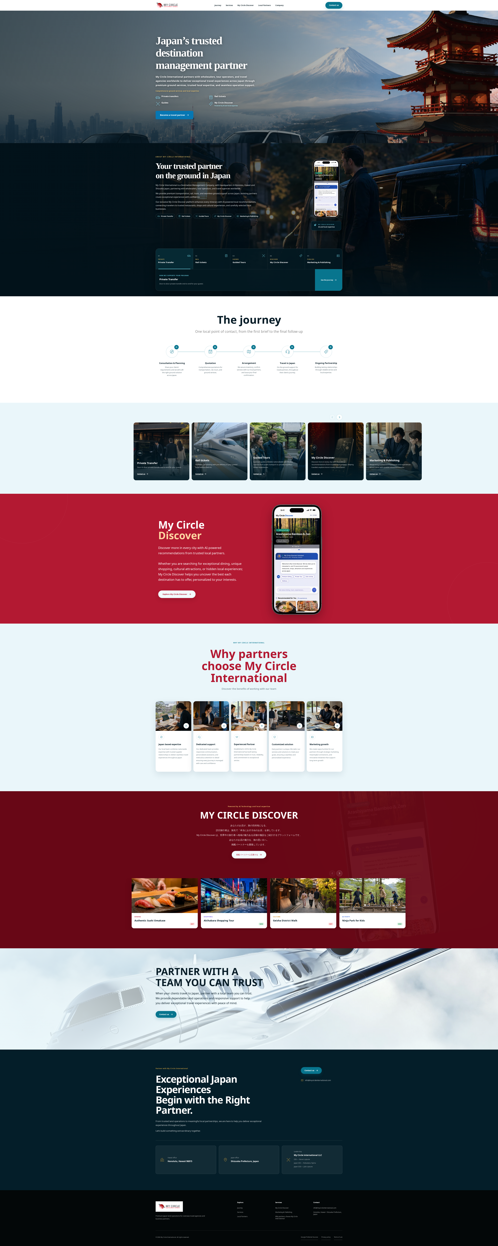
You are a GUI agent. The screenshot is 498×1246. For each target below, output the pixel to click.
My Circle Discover (245, 5)
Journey (218, 5)
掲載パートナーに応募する (247, 854)
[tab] (174, 259)
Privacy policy (326, 1237)
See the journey (327, 280)
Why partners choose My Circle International (286, 1217)
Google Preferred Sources (309, 1237)
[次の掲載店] (339, 873)
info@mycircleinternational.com (318, 1080)
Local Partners (264, 5)
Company (279, 5)
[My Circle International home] (167, 5)
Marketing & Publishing (283, 1212)
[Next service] (339, 417)
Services (229, 5)
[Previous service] (332, 417)
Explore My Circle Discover (175, 594)
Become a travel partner (172, 115)
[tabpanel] (235, 280)
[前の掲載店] (332, 873)
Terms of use (338, 1237)
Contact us (334, 5)
